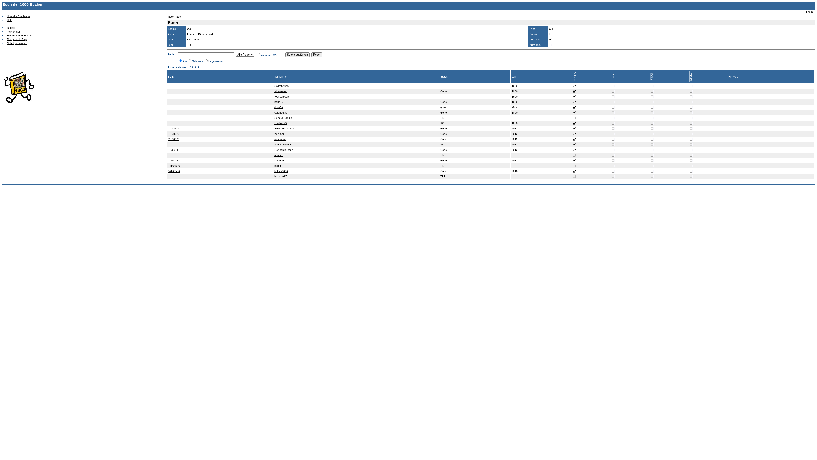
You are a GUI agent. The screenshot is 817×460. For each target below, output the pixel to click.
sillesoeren (280, 91)
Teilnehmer (13, 31)
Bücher (11, 27)
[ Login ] (809, 12)
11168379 (173, 128)
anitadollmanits (283, 144)
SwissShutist (281, 86)
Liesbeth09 (280, 123)
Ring (613, 76)
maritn (278, 165)
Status (444, 76)
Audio (652, 76)
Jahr (514, 76)
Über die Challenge (18, 16)
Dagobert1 (280, 160)
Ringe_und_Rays (17, 39)
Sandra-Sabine (283, 117)
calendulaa (280, 112)
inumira (278, 155)
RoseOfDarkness (284, 128)
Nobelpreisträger (17, 43)
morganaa (280, 139)
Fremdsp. (691, 76)
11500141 (174, 149)
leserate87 (280, 176)
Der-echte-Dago (283, 149)
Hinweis (733, 76)
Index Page (174, 16)
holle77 (278, 102)
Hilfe (9, 20)
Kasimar (279, 133)
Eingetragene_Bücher (20, 35)
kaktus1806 (281, 171)
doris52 (278, 107)
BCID (171, 76)
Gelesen (574, 77)
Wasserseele (282, 96)
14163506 (174, 165)
